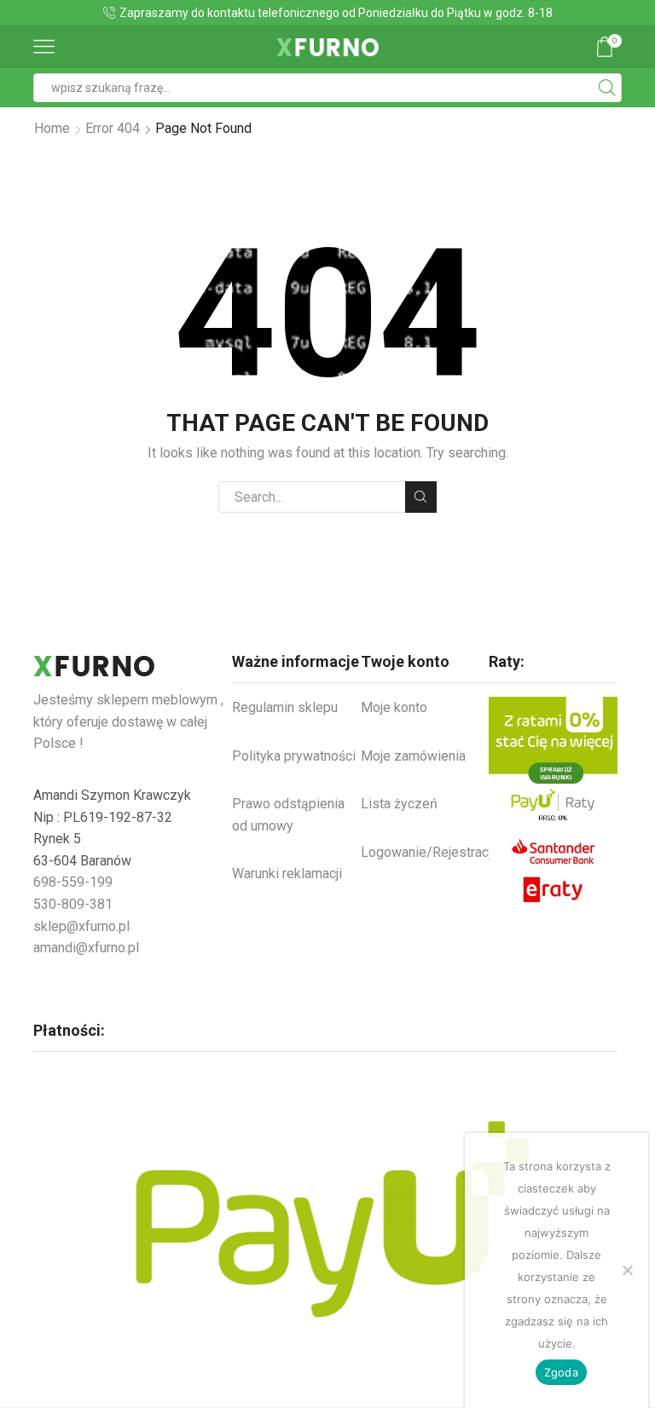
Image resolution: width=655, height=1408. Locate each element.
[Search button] (607, 87)
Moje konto (394, 707)
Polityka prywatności (294, 756)
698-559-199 (73, 882)
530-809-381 (73, 904)
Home (52, 128)
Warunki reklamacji (287, 873)
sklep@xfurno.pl (81, 926)
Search (421, 497)
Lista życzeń (399, 804)
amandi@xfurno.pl (86, 948)
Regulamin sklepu (285, 707)
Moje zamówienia (413, 756)
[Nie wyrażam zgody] (626, 1270)
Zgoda (561, 1372)
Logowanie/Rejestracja (429, 852)
